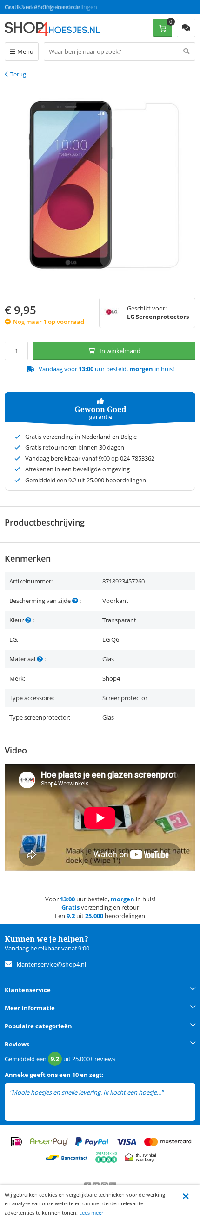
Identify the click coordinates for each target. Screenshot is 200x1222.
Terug (18, 74)
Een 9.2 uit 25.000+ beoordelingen (51, 7)
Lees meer (91, 1212)
